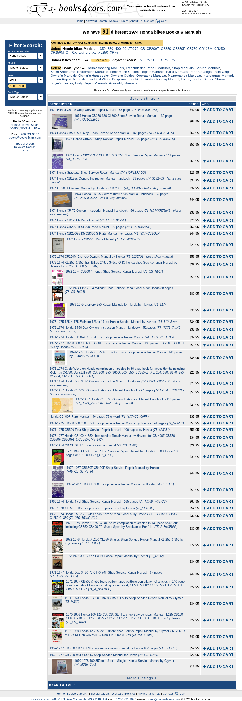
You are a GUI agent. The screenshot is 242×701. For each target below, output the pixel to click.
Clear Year (100, 60)
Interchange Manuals (218, 75)
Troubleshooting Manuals (105, 68)
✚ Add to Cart (218, 110)
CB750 (192, 48)
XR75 (114, 52)
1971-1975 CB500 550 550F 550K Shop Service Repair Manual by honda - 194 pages (117, 423)
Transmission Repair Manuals (148, 68)
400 (118, 48)
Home (79, 21)
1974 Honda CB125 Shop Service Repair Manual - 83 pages (104, 110)
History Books (191, 79)
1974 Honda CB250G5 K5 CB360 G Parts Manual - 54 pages (105, 233)
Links (25, 150)
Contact (149, 21)
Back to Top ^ (62, 685)
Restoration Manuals (92, 72)
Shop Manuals (183, 68)
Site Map (154, 693)
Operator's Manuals (151, 75)
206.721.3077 (190, 10)
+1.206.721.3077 (125, 699)
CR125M (205, 48)
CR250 (219, 48)
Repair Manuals (152, 72)
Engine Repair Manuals (68, 79)
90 (124, 48)
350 (103, 48)
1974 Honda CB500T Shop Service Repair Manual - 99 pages (120, 139)
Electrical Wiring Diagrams (107, 79)
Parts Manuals (177, 72)
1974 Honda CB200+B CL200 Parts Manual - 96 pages (100, 227)
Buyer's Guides (62, 83)
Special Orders (118, 21)
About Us (136, 21)
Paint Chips (221, 72)
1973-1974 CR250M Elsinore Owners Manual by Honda (111, 256)
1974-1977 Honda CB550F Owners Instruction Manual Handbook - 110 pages (128, 401)
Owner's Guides (122, 75)
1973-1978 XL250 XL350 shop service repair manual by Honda (102, 508)
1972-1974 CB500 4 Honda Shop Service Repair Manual (114, 271)
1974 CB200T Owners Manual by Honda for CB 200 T (110, 188)
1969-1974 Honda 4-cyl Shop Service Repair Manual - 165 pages (108, 501)
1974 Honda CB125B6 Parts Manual (88, 220)
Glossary (117, 693)
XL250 (103, 52)
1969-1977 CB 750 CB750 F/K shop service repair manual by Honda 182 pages (113, 648)
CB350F (179, 48)
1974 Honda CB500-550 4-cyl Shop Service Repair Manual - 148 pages (112, 133)
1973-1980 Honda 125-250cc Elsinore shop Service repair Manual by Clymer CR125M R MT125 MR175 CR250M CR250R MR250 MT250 (125, 633)
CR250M (57, 52)
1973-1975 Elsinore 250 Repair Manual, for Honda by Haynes (117, 304)
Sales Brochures (63, 72)
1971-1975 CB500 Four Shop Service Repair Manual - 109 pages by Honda (110, 430)
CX (74, 52)
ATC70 (133, 48)
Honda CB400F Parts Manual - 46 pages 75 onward (99, 416)
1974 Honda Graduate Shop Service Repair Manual (98, 172)
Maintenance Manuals (184, 75)
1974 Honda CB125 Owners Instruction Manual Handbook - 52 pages (121, 196)
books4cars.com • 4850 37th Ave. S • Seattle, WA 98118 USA (69, 699)
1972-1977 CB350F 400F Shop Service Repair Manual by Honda (120, 484)
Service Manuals (207, 68)
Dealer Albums (214, 79)
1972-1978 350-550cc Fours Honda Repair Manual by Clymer (114, 556)
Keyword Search (96, 21)
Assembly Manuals (123, 83)
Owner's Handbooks (93, 75)
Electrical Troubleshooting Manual (154, 79)
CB (142, 48)
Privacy (142, 693)
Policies (130, 693)
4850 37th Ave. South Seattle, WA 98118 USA (195, 3)
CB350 (166, 48)
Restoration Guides (124, 72)
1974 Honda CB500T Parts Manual (103, 239)
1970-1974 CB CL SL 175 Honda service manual (93, 445)
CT (68, 52)
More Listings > (144, 98)
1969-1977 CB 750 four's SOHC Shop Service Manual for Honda (104, 655)
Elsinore (84, 52)
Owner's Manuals (64, 75)
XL (94, 52)
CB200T (153, 48)
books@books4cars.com (196, 13)
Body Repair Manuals (91, 83)
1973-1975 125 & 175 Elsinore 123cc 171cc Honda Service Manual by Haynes (113, 321)
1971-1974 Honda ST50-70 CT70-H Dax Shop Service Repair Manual (112, 337)
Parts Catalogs (201, 72)
